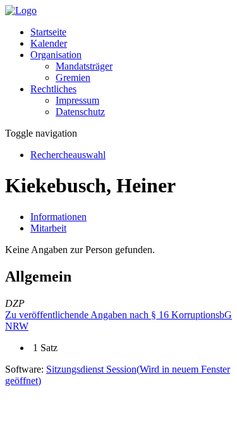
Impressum (77, 100)
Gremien (73, 77)
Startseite (48, 32)
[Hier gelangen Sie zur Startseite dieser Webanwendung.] (21, 10)
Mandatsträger (84, 66)
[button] (56, 54)
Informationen (58, 216)
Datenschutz (80, 111)
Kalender (48, 43)
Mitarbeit (48, 228)
